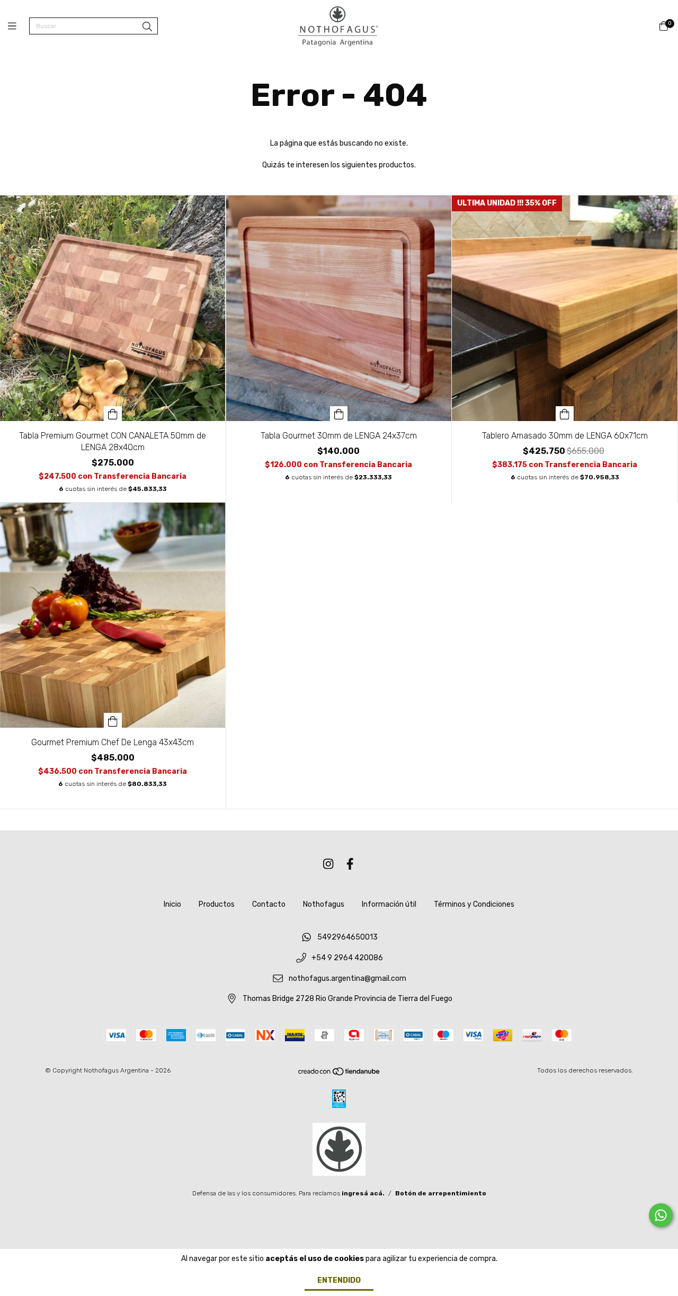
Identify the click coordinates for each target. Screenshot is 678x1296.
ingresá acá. (363, 1193)
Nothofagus (323, 904)
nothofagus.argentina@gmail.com (347, 978)
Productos (217, 904)
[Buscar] (147, 27)
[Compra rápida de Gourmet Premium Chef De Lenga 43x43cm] (113, 720)
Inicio (172, 904)
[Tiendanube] (339, 1074)
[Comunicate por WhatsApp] (661, 1215)
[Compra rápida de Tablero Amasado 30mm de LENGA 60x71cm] (565, 413)
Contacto (269, 904)
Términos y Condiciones (474, 904)
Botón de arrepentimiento (440, 1193)
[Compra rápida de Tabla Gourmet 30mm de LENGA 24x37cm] (339, 413)
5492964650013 (347, 937)
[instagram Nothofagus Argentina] (328, 864)
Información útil (389, 904)
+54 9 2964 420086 (347, 957)
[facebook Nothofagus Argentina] (350, 864)
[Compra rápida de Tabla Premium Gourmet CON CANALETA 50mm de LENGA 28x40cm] (113, 413)
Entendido (339, 1280)
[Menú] (18, 26)
